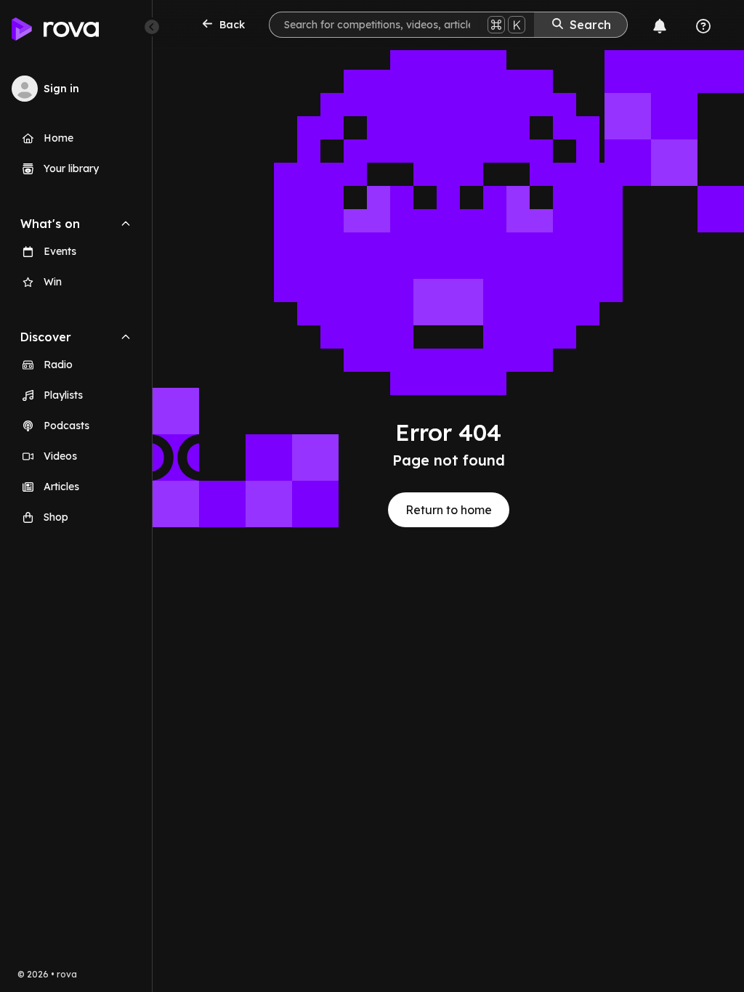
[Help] (703, 26)
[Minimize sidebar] (151, 26)
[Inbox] (659, 26)
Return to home (448, 510)
